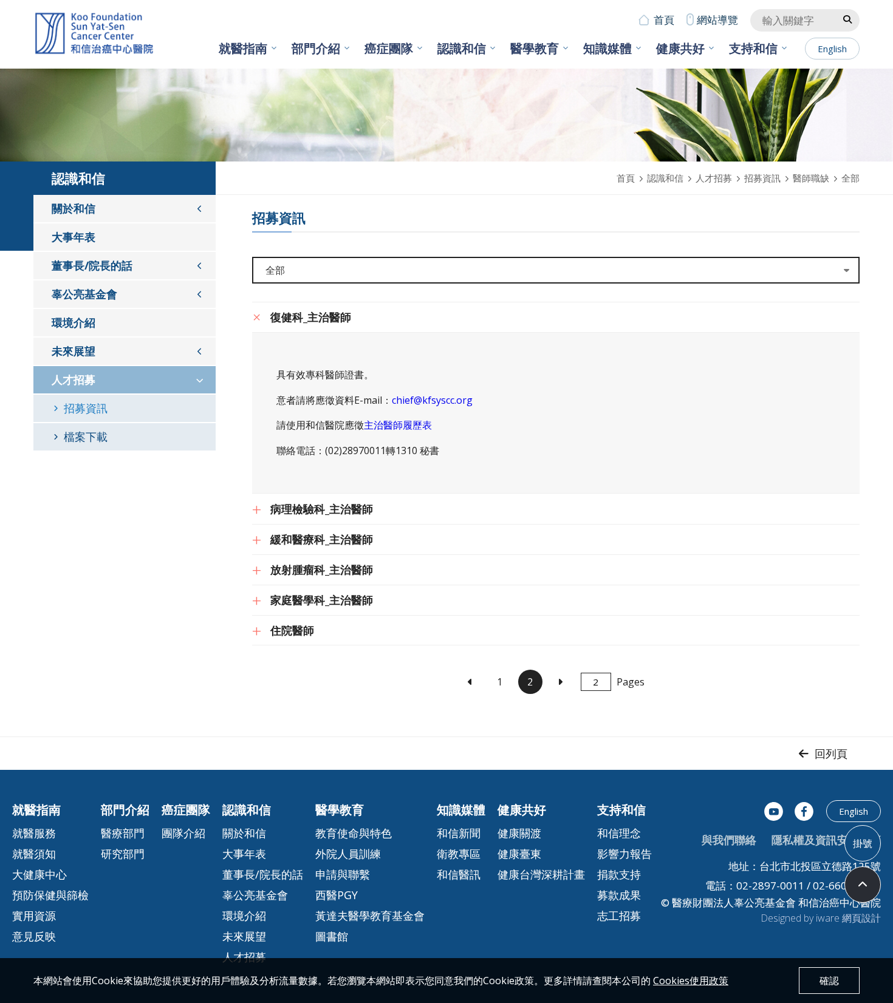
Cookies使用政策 (690, 980)
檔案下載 (86, 436)
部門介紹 (316, 48)
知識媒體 (607, 48)
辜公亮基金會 (84, 294)
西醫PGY (336, 895)
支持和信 (753, 48)
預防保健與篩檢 (50, 895)
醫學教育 (534, 48)
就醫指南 (243, 48)
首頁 (664, 20)
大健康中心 (39, 874)
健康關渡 (519, 833)
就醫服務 (34, 833)
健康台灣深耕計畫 (541, 874)
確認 (829, 980)
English (832, 48)
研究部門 (123, 853)
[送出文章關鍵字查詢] (847, 19)
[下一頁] (560, 682)
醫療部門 (123, 833)
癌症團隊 (388, 48)
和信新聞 (459, 833)
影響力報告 (624, 853)
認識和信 (461, 48)
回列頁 (831, 753)
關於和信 (73, 208)
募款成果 (619, 895)
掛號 (862, 842)
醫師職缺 (811, 178)
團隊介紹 (183, 833)
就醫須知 (34, 853)
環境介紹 (73, 322)
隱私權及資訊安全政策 (826, 839)
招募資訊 (762, 178)
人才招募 (714, 178)
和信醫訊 (459, 874)
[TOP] (862, 884)
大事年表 (73, 236)
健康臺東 (519, 853)
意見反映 (34, 936)
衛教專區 (459, 853)
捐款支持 (619, 874)
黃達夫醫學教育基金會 (370, 915)
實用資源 (34, 915)
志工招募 (619, 915)
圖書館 (331, 936)
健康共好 (680, 48)
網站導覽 (717, 20)
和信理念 (619, 833)
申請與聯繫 (342, 874)
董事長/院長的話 (92, 265)
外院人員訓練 (348, 853)
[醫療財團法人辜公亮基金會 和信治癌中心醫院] (94, 34)
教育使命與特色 (353, 833)
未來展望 (73, 351)
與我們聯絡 (729, 839)
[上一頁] (470, 682)
